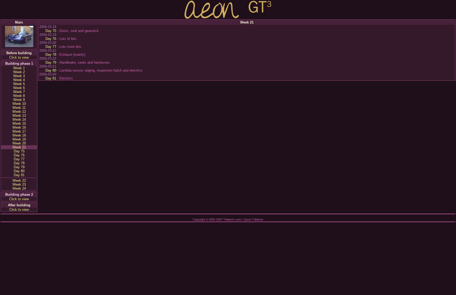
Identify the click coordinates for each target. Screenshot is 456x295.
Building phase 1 (19, 63)
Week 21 (19, 147)
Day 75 (19, 151)
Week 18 (19, 135)
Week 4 (19, 80)
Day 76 (19, 155)
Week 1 (19, 68)
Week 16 (19, 127)
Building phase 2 (19, 194)
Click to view (19, 57)
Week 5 (19, 84)
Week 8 (19, 96)
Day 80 (19, 171)
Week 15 (19, 123)
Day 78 (19, 163)
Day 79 (19, 167)
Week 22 (19, 180)
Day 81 (19, 175)
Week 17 (19, 131)
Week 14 (19, 119)
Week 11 (19, 108)
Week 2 (19, 72)
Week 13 (19, 116)
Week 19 (19, 139)
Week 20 (19, 143)
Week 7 (19, 92)
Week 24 (19, 188)
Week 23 (19, 184)
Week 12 (19, 112)
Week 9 (19, 100)
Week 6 (19, 88)
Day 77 (19, 159)
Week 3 (19, 76)
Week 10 (19, 104)
